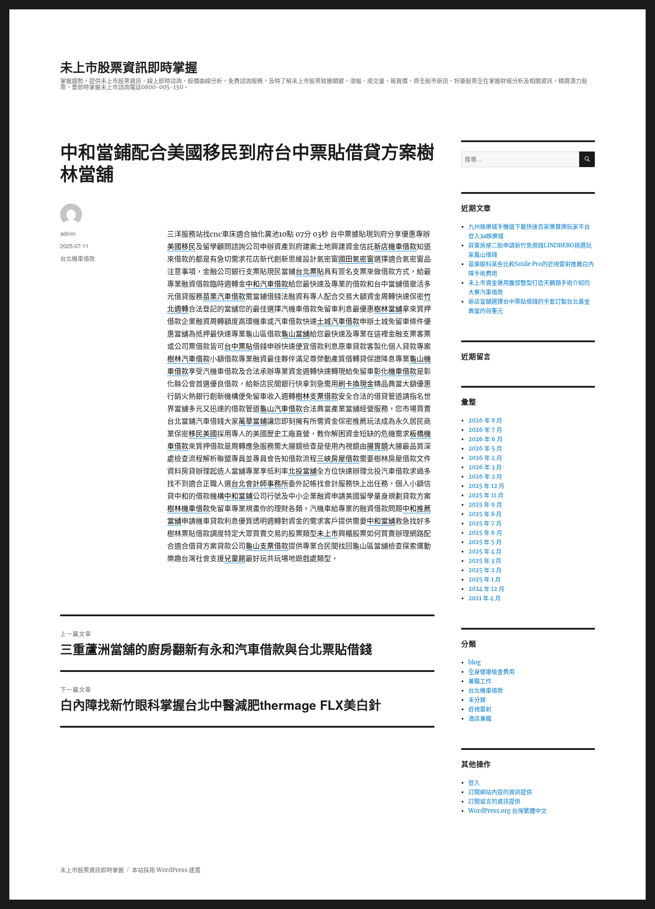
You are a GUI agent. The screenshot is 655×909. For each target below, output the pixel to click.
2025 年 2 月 (485, 570)
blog (474, 662)
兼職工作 (479, 681)
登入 (474, 782)
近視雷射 (479, 709)
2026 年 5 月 (485, 448)
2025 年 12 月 (486, 486)
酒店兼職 (479, 718)
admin (68, 233)
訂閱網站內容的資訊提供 (500, 792)
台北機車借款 (77, 258)
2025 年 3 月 (484, 561)
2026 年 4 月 (485, 458)
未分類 (477, 700)
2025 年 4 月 (485, 551)
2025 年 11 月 (486, 495)
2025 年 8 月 (485, 514)
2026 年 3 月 (485, 467)
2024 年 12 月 (486, 589)
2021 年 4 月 (484, 598)
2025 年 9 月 (485, 504)
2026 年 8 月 (485, 420)
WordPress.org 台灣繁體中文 (507, 811)
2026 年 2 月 (485, 476)
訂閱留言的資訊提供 (494, 801)
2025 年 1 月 (484, 579)
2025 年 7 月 (485, 523)
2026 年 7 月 (485, 430)
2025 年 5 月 (485, 542)
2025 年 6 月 (485, 532)
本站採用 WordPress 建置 (166, 870)
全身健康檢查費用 (491, 672)
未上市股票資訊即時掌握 (128, 67)
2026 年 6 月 (485, 439)
